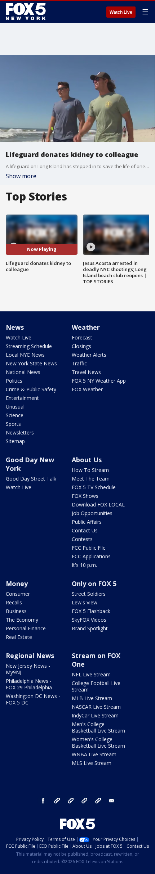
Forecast (82, 337)
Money (17, 583)
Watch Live (121, 12)
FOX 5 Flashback (91, 611)
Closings (81, 346)
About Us (87, 459)
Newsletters (20, 432)
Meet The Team (91, 478)
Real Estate (19, 637)
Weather (86, 327)
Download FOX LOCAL (98, 504)
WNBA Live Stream (94, 754)
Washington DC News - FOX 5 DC (33, 699)
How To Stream (90, 470)
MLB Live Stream (92, 698)
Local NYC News (25, 354)
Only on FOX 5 (94, 583)
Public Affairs (87, 521)
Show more (21, 176)
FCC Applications (91, 556)
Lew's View (84, 602)
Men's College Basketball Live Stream (98, 727)
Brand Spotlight (90, 628)
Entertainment (22, 398)
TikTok (70, 800)
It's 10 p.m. (84, 565)
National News (23, 372)
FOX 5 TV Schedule (94, 487)
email (112, 800)
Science (14, 415)
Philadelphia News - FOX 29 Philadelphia (29, 684)
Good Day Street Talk (31, 478)
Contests (82, 539)
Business (16, 611)
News (15, 327)
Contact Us (85, 530)
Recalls (14, 602)
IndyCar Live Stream (95, 715)
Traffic (79, 363)
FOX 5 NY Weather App (99, 380)
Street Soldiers (89, 593)
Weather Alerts (89, 354)
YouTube (84, 800)
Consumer (18, 593)
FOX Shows (85, 495)
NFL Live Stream (91, 674)
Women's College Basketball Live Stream (98, 742)
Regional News (30, 655)
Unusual (15, 406)
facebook (43, 800)
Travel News (86, 372)
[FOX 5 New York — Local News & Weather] (27, 11)
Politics (14, 380)
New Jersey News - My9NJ (28, 669)
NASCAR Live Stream (96, 706)
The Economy (22, 619)
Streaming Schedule (29, 346)
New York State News (31, 363)
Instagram (57, 800)
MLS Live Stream (91, 763)
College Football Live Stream (96, 686)
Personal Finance (26, 628)
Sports (13, 423)
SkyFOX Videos (89, 619)
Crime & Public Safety (31, 389)
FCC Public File (89, 547)
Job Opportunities (92, 513)
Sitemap (15, 441)
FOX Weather (87, 389)
